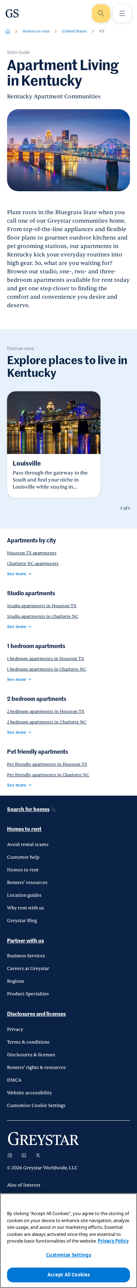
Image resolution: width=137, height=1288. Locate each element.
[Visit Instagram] (10, 1155)
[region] (68, 1240)
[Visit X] (38, 1155)
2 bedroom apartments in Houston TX (45, 711)
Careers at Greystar (28, 968)
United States (74, 31)
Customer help (23, 857)
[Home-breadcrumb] (8, 31)
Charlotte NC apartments (33, 563)
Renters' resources (27, 882)
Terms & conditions (28, 1042)
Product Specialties (28, 994)
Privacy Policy (113, 1241)
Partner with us (25, 941)
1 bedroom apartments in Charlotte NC (46, 669)
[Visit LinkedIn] (24, 1155)
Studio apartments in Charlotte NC (42, 616)
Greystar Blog (22, 920)
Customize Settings (68, 1255)
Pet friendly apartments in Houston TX (47, 764)
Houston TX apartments (32, 553)
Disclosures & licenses (31, 1055)
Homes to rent (36, 31)
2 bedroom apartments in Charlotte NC (46, 722)
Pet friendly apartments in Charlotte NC (48, 775)
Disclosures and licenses (36, 1014)
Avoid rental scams (27, 844)
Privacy (15, 1029)
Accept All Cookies (68, 1274)
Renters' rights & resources (36, 1067)
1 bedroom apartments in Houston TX (45, 658)
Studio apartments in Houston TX (41, 606)
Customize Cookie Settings (36, 1105)
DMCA (14, 1080)
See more (16, 574)
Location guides (24, 895)
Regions (15, 981)
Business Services (26, 956)
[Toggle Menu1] (122, 13)
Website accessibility (29, 1093)
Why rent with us (25, 908)
